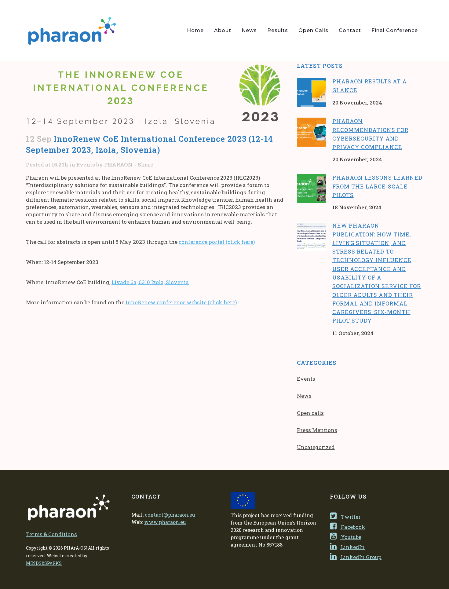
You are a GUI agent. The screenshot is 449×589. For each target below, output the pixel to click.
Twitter (350, 516)
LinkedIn (352, 547)
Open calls (310, 412)
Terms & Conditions (51, 534)
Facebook (352, 526)
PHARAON (118, 164)
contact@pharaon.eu (170, 514)
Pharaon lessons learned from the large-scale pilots (377, 186)
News (304, 395)
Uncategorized (316, 447)
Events (85, 164)
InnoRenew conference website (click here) (181, 302)
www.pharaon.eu (165, 522)
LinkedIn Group (360, 557)
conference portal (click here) (217, 241)
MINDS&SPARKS (44, 563)
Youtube (350, 536)
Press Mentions (317, 430)
